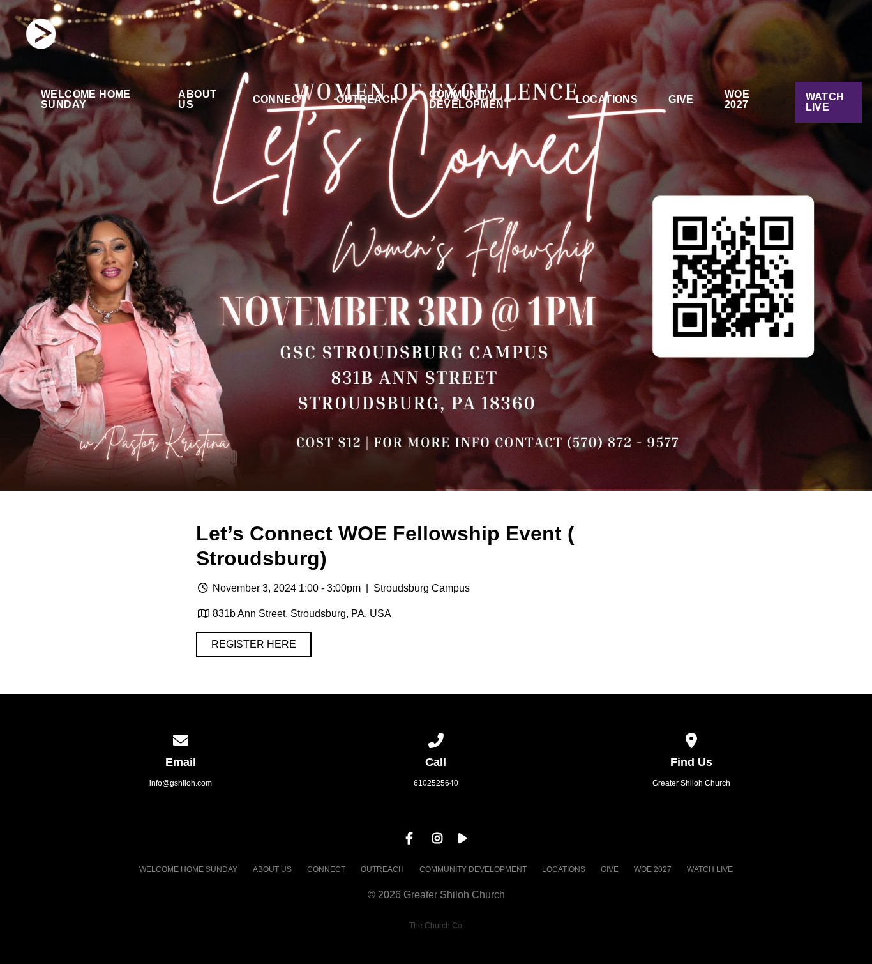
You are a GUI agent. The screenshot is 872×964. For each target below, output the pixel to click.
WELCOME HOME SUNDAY (86, 99)
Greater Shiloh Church (691, 783)
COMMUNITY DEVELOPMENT (470, 99)
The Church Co (435, 925)
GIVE (681, 100)
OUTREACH (367, 100)
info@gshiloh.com (180, 783)
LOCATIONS (607, 100)
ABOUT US (197, 99)
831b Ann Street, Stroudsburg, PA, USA (302, 613)
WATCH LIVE (825, 101)
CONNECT (279, 100)
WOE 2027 (737, 99)
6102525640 (436, 783)
